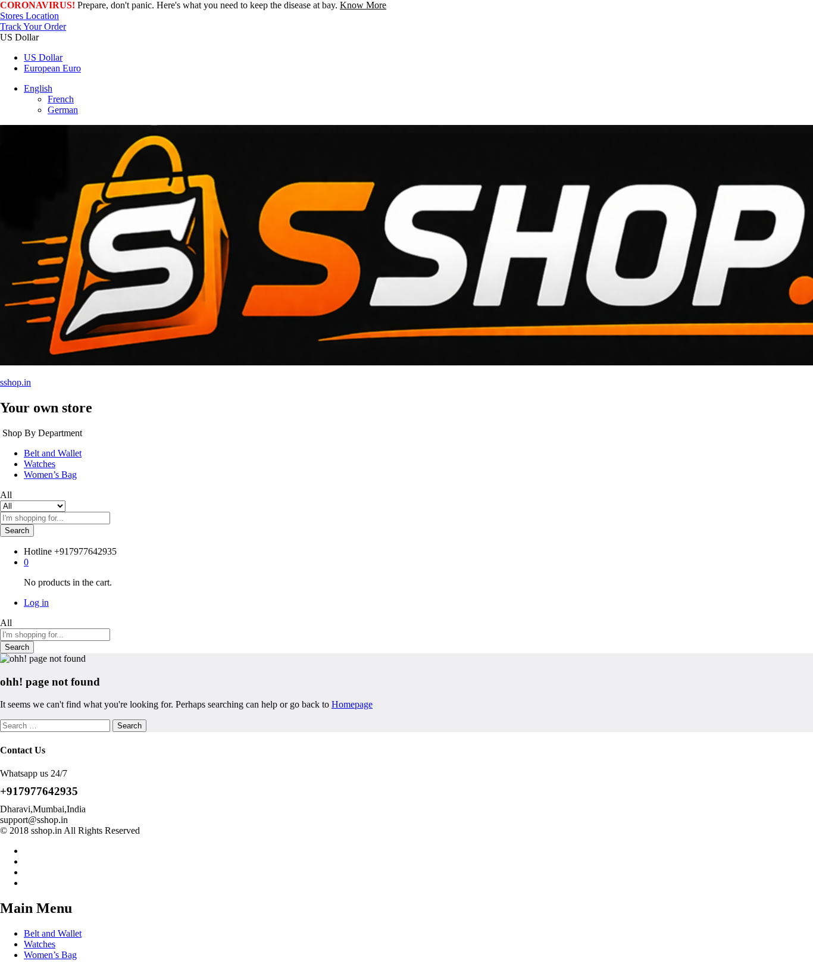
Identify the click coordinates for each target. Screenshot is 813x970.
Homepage (352, 704)
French (61, 99)
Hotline (38, 551)
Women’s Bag (50, 475)
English (38, 88)
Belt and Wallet (53, 453)
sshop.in (15, 382)
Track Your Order (33, 26)
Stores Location (29, 16)
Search (17, 530)
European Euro (52, 68)
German (63, 110)
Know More (363, 5)
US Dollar (43, 57)
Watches (39, 464)
